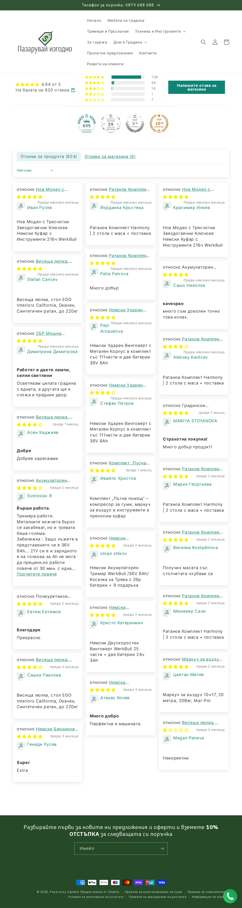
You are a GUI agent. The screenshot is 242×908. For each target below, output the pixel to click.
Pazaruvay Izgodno (64, 892)
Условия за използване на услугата (95, 897)
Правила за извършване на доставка (157, 897)
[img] (45, 84)
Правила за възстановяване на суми (153, 892)
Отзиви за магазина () (110, 156)
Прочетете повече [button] (37, 574)
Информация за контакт (210, 897)
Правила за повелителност (208, 892)
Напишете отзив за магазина (196, 87)
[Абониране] (162, 849)
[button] (160, 31)
